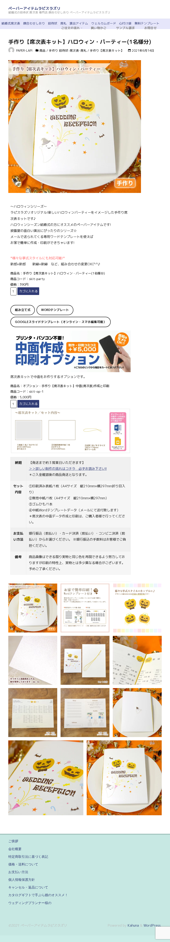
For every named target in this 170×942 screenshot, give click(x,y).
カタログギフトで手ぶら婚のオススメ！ (38, 895)
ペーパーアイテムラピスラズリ (34, 8)
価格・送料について (23, 864)
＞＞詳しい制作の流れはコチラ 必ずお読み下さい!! (68, 468)
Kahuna (132, 925)
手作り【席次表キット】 (107, 50)
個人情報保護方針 (21, 879)
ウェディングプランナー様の (29, 903)
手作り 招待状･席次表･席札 (68, 50)
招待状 (52, 23)
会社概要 (15, 849)
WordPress (152, 925)
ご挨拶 (13, 841)
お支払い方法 (18, 872)
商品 (42, 50)
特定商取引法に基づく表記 (28, 856)
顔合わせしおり (34, 23)
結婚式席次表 (10, 23)
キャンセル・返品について (28, 887)
